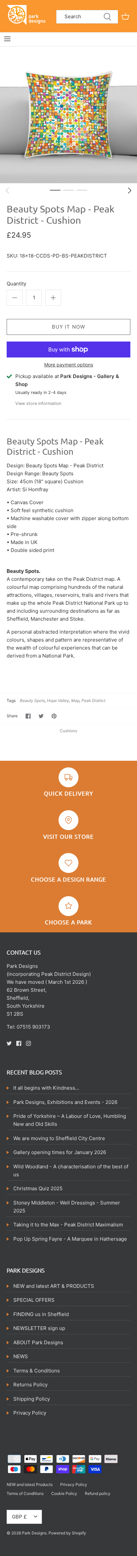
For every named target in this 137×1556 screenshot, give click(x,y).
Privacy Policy (29, 1413)
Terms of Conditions (25, 1493)
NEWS (20, 1356)
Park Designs (34, 1532)
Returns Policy (30, 1384)
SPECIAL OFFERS (34, 1300)
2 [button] (68, 190)
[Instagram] (28, 1043)
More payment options (68, 364)
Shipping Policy (31, 1399)
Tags (11, 700)
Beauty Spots (32, 700)
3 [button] (81, 190)
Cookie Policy (64, 1493)
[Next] (129, 190)
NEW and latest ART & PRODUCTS (53, 1286)
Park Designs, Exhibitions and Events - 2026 (65, 1102)
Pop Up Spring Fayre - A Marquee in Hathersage (70, 1239)
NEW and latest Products (30, 1484)
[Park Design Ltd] (27, 14)
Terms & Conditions (36, 1370)
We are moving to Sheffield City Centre (59, 1138)
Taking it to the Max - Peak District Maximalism (68, 1224)
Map (75, 700)
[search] (87, 17)
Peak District (93, 700)
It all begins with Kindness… (46, 1088)
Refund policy (97, 1493)
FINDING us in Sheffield (41, 1314)
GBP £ (19, 1517)
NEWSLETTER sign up (39, 1328)
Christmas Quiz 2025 (38, 1188)
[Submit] (107, 17)
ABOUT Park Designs (38, 1342)
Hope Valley (58, 700)
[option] (68, 114)
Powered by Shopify (67, 1532)
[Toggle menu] (7, 39)
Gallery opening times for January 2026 (59, 1152)
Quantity (16, 283)
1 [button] (55, 190)
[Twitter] (9, 1043)
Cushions (68, 730)
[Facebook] (18, 1043)
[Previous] (7, 190)
